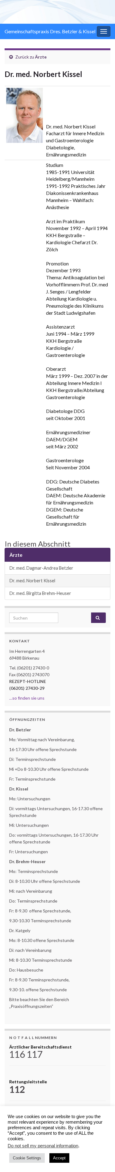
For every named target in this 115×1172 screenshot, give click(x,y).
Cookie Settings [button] (27, 1158)
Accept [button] (59, 1158)
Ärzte (41, 56)
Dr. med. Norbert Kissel (32, 580)
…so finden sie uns (26, 698)
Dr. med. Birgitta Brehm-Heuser (40, 593)
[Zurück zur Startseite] (57, 12)
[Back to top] (101, 1158)
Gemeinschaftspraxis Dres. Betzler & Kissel (50, 31)
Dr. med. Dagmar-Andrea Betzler (41, 568)
